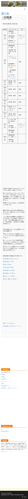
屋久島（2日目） (7, 264)
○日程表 (3, 374)
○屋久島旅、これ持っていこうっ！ (9, 388)
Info (6, 19)
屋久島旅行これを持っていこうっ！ (12, 326)
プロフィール (4, 451)
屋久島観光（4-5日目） (9, 270)
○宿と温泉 (3, 379)
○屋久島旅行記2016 (5, 372)
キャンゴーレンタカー (12, 77)
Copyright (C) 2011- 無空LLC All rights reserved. (12, 494)
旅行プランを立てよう (9, 323)
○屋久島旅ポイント (5, 385)
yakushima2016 (5, 431)
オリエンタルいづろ (22, 36)
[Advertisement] (14, 166)
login (25, 497)
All (1, 429)
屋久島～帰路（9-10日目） (10, 279)
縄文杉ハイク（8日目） (9, 276)
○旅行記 (3, 376)
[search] (22, 497)
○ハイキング (4, 381)
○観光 (2, 383)
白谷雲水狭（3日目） (8, 267)
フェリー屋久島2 (12, 57)
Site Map (9, 493)
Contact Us (3, 493)
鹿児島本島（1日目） (8, 261)
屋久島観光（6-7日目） (9, 273)
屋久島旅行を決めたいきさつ (11, 259)
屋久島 (3, 19)
